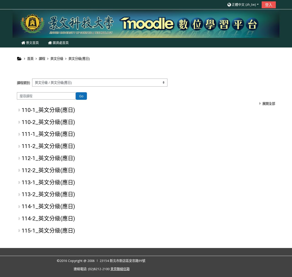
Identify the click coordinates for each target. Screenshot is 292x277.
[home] (146, 23)
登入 (268, 4)
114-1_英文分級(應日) (48, 206)
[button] (242, 4)
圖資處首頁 (60, 42)
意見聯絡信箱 (120, 269)
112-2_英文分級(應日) (48, 170)
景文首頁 (32, 42)
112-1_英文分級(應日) (48, 158)
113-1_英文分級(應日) (48, 182)
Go (81, 96)
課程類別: (23, 83)
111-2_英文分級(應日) (48, 146)
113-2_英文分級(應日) (48, 194)
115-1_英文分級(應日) (48, 230)
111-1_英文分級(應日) (48, 134)
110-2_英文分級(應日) (48, 122)
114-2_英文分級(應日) (48, 218)
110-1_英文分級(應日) (48, 110)
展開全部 (268, 103)
